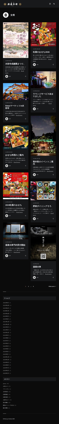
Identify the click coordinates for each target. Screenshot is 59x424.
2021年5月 (6, 346)
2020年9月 (6, 362)
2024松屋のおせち (13, 205)
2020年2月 (6, 373)
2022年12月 (6, 321)
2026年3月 (6, 302)
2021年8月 (6, 338)
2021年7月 (6, 340)
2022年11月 (6, 324)
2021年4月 (6, 349)
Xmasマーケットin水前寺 (14, 106)
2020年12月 (6, 357)
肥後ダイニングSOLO (8, 405)
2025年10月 (6, 305)
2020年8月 (6, 365)
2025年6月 (6, 308)
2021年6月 (6, 343)
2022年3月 (6, 327)
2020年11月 (6, 359)
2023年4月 (6, 319)
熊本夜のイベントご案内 (43, 162)
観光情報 (5, 408)
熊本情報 (5, 402)
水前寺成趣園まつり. (14, 63)
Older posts (52, 286)
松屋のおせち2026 (41, 52)
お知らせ (5, 386)
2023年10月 (6, 313)
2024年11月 (6, 311)
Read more (19, 115)
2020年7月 (6, 368)
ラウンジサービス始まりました (43, 95)
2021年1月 (5, 354)
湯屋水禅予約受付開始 (15, 245)
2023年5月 (6, 316)
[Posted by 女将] (6, 76)
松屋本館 (5, 397)
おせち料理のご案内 (14, 155)
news (4, 383)
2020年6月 (6, 370)
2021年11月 (6, 332)
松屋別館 (5, 394)
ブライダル (6, 389)
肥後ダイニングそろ (42, 206)
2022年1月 (6, 330)
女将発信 (5, 391)
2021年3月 (6, 351)
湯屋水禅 (37, 266)
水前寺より (6, 400)
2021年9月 (6, 335)
